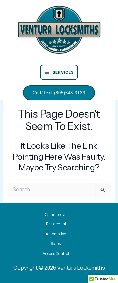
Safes (56, 243)
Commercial (56, 214)
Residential (56, 224)
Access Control (56, 253)
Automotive (56, 233)
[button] (59, 93)
